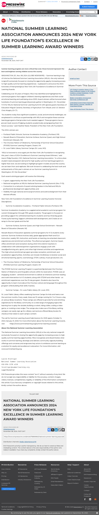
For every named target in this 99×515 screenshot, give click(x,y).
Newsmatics (78, 507)
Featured (37, 472)
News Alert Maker (57, 485)
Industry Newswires (24, 479)
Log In (95, 1)
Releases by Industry (38, 477)
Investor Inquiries (90, 481)
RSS (82, 15)
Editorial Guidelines (74, 472)
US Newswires (23, 476)
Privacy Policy (41, 507)
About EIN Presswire (87, 470)
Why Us (3, 472)
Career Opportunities (88, 486)
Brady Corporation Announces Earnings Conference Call (80, 98)
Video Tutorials (72, 476)
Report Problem (73, 483)
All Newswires (22, 469)
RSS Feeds (54, 478)
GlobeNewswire (7, 58)
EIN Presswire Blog (90, 474)
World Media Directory (72, 15)
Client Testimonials (73, 479)
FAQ (68, 469)
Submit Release (88, 7)
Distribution (5, 479)
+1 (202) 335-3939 (52, 1)
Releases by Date (40, 492)
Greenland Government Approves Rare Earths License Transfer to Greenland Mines (82, 104)
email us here (74, 78)
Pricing (70, 1)
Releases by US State (39, 488)
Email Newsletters (91, 15)
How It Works (5, 469)
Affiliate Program (56, 474)
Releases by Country (38, 482)
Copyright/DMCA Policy (25, 507)
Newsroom (87, 478)
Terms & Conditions (8, 507)
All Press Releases (40, 469)
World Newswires (24, 472)
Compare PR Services (5, 484)
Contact (87, 1)
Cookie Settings (7, 509)
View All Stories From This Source (82, 109)
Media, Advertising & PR (27, 442)
